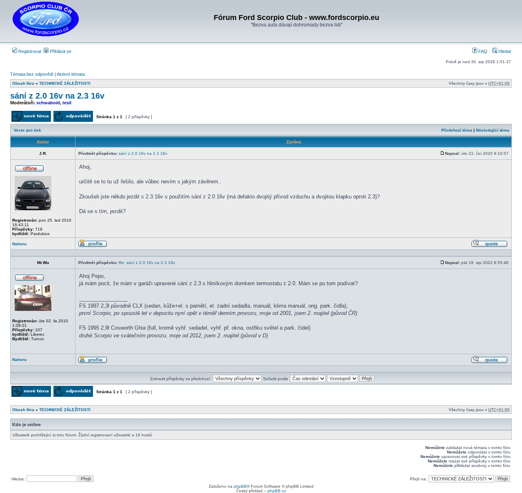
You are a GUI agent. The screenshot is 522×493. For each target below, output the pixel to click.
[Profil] (92, 246)
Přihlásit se (60, 51)
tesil (66, 102)
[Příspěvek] (442, 153)
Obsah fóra (23, 83)
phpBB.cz (277, 491)
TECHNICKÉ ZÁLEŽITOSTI (65, 83)
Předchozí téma (456, 130)
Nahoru (19, 244)
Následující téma (492, 130)
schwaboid (48, 102)
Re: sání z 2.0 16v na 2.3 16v (147, 262)
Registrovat (29, 51)
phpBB (240, 486)
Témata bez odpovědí (31, 74)
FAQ (482, 51)
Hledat (504, 51)
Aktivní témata (71, 74)
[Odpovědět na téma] (73, 120)
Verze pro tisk (27, 130)
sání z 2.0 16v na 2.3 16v (57, 95)
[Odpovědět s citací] (489, 246)
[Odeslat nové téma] (31, 120)
